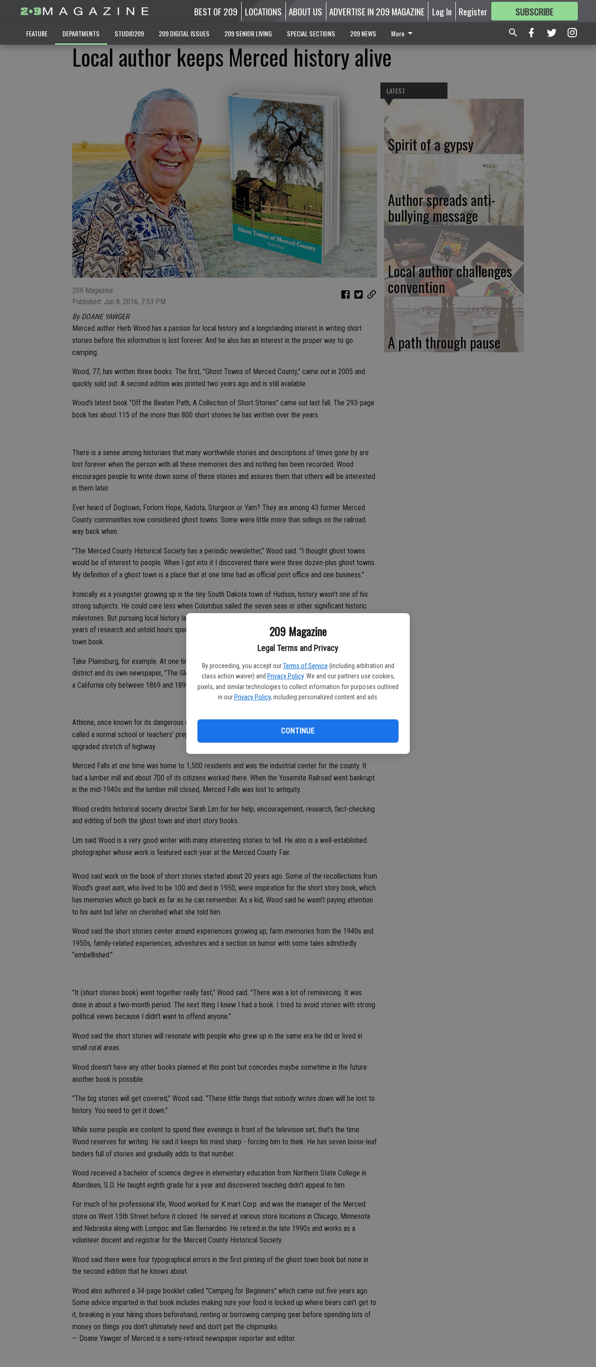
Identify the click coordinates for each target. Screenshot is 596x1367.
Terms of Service (305, 666)
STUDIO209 (129, 33)
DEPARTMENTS (81, 33)
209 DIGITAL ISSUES (184, 33)
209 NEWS (363, 33)
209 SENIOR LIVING (248, 33)
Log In (442, 11)
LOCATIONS (263, 11)
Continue (297, 730)
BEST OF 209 (215, 11)
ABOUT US (305, 11)
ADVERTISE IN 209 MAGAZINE (377, 11)
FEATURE (36, 33)
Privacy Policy (285, 676)
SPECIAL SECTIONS (311, 33)
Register (473, 11)
